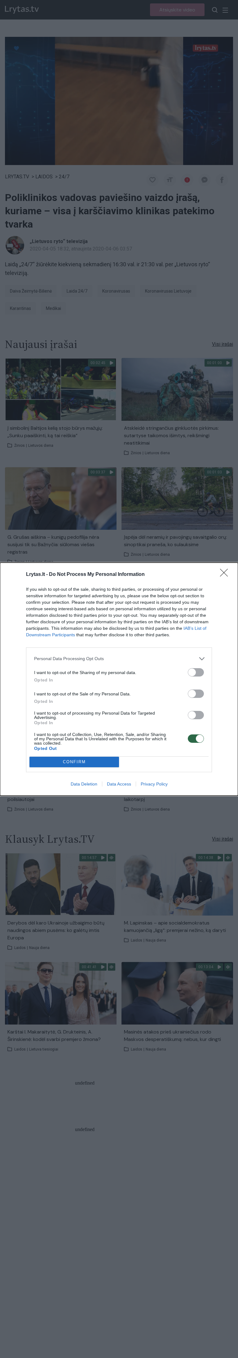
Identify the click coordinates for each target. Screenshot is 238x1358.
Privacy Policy (154, 783)
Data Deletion (84, 783)
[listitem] (119, 658)
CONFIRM (74, 762)
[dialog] (119, 679)
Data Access (119, 783)
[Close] (226, 575)
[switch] (196, 672)
